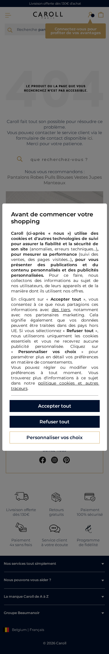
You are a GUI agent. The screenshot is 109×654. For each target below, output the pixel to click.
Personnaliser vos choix (54, 437)
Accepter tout (54, 406)
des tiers (61, 309)
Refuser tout (54, 422)
